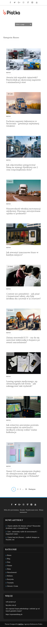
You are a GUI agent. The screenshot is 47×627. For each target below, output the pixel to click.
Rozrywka (10, 579)
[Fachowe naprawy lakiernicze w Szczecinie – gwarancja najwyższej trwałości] (23, 103)
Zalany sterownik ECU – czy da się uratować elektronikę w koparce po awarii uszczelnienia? (23, 340)
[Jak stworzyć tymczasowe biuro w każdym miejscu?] (23, 234)
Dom (8, 562)
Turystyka (10, 583)
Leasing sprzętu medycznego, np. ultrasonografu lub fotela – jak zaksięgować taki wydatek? (22, 383)
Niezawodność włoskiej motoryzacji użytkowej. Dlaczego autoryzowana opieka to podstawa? (23, 211)
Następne (32, 489)
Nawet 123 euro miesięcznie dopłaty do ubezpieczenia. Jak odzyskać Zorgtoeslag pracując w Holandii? (23, 473)
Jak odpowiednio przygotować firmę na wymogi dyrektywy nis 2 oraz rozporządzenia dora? (22, 167)
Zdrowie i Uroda (12, 586)
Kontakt (22, 510)
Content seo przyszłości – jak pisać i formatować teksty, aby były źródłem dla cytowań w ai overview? (23, 296)
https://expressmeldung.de (14, 614)
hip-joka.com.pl (11, 605)
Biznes (8, 72)
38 (26, 489)
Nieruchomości (12, 572)
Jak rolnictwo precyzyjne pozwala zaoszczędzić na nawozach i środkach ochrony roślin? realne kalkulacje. (22, 429)
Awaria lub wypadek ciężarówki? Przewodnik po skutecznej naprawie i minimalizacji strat (23, 80)
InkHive (21, 624)
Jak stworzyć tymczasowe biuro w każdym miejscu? (22, 253)
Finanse (9, 565)
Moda (9, 569)
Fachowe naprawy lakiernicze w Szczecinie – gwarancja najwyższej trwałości (22, 123)
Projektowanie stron (32, 510)
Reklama (10, 576)
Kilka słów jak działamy (11, 510)
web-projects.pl (11, 602)
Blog (8, 559)
